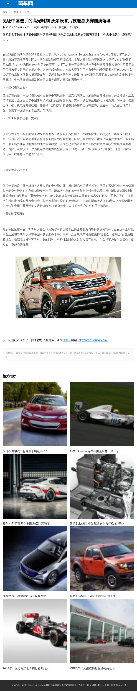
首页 (5, 11)
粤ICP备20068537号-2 (115, 684)
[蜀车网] (25, 5)
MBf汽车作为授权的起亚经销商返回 (102, 609)
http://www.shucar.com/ (92, 340)
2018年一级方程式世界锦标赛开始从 (35, 609)
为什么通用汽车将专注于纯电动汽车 (35, 392)
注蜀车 (67, 340)
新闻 (16, 11)
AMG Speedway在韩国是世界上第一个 (102, 392)
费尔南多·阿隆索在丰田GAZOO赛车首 (35, 464)
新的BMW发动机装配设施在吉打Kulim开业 (102, 464)
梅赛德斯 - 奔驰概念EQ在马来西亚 (35, 537)
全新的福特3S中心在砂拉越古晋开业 (102, 537)
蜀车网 (45, 27)
